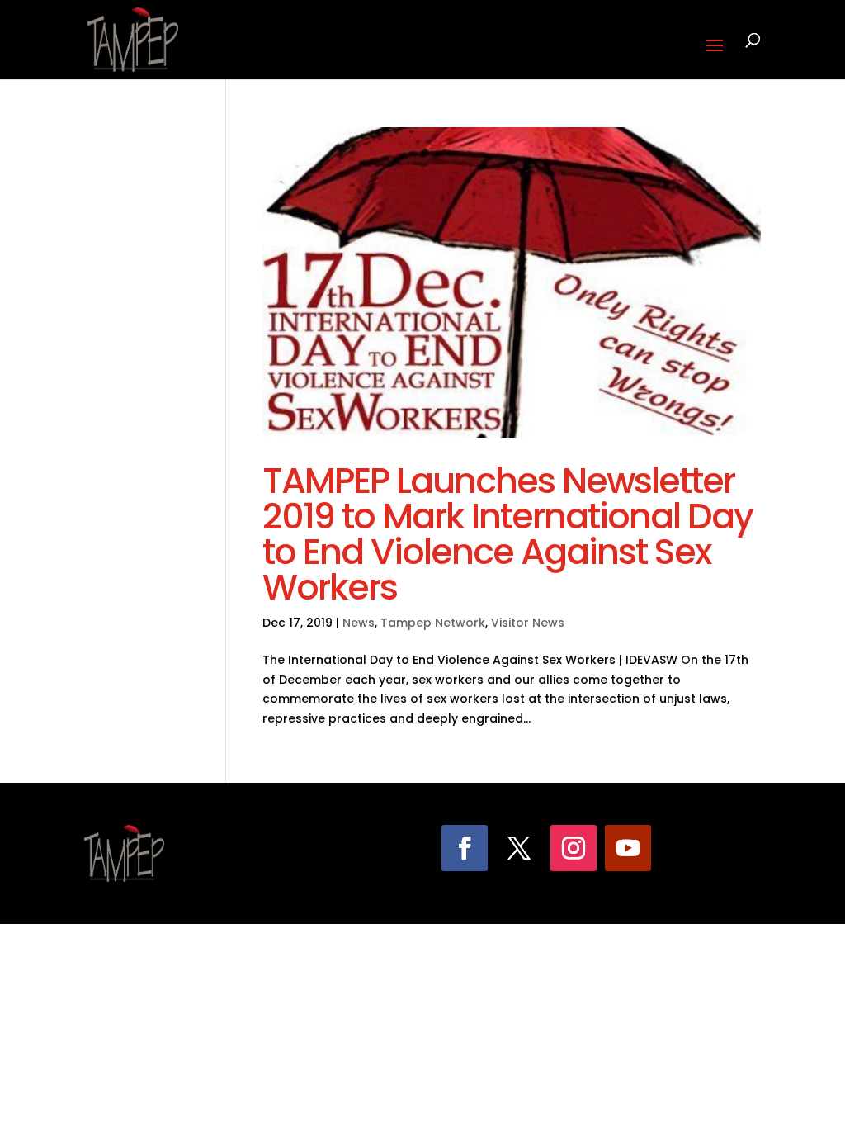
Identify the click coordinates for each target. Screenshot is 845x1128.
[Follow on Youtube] (628, 848)
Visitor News (527, 622)
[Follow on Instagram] (573, 848)
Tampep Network (432, 622)
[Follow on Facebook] (464, 848)
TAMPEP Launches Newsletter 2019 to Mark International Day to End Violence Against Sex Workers (507, 534)
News (358, 622)
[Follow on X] (519, 848)
